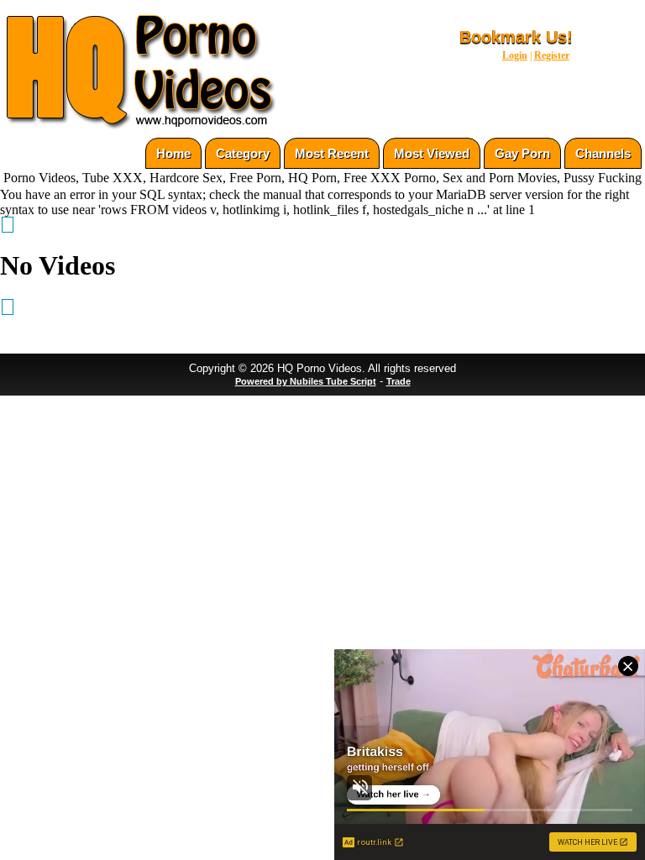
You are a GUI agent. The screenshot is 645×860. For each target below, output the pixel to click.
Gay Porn (522, 153)
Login (514, 55)
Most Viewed (431, 153)
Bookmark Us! (516, 37)
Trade (398, 381)
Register (551, 55)
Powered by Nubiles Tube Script (305, 381)
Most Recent (332, 153)
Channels (603, 153)
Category (243, 153)
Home (173, 153)
